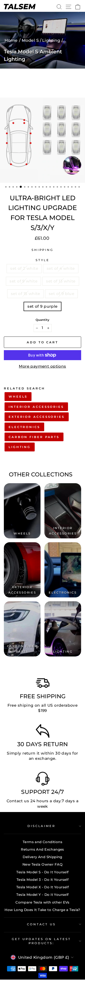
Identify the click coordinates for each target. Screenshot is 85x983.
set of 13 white (60, 281)
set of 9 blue (61, 293)
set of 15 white (25, 293)
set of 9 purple (42, 306)
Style (42, 260)
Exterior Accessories (37, 416)
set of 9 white (23, 281)
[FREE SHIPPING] (42, 684)
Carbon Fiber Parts (34, 437)
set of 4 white (61, 268)
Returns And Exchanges (42, 849)
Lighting (20, 447)
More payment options (42, 366)
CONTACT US (41, 924)
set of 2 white (24, 268)
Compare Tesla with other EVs (42, 902)
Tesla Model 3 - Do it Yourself (42, 879)
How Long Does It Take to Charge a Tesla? (42, 910)
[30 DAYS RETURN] (42, 732)
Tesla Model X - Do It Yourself (42, 887)
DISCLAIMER (41, 826)
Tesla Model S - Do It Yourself (42, 872)
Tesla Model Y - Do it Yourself (42, 894)
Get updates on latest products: (41, 941)
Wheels (18, 396)
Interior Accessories (36, 407)
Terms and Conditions (42, 842)
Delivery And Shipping (42, 857)
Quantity (42, 320)
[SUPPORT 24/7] (42, 780)
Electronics (24, 427)
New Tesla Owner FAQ (42, 864)
